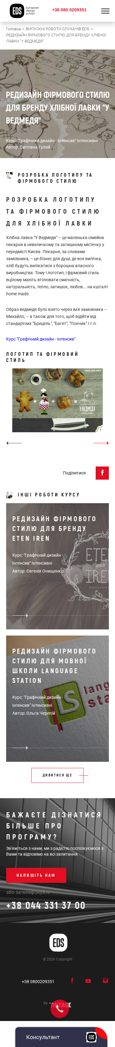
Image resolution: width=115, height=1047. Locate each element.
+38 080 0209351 (69, 9)
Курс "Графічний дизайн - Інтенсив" (40, 339)
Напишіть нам (36, 875)
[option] (57, 409)
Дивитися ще (58, 775)
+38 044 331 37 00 (46, 906)
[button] (14, 443)
